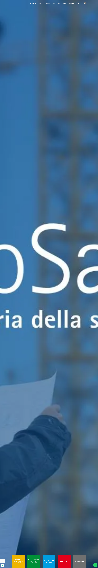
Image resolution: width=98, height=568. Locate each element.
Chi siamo (33, 3)
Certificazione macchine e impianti (33, 561)
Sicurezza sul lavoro (49, 561)
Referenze (56, 3)
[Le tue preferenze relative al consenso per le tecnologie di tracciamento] (2, 565)
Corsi (41, 3)
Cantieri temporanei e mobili (18, 561)
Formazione (79, 561)
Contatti (72, 3)
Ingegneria (64, 561)
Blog (64, 3)
